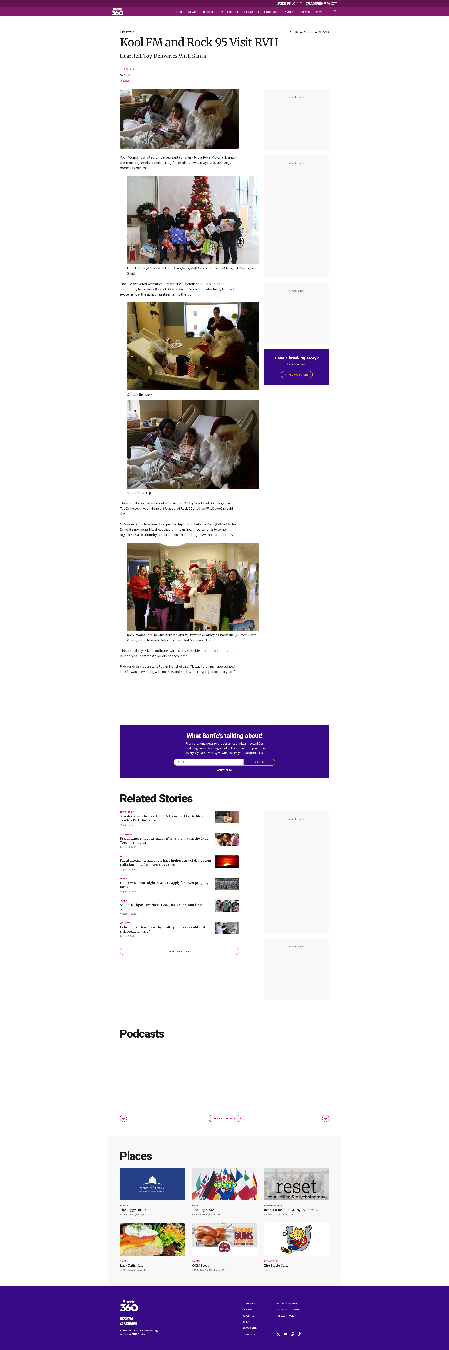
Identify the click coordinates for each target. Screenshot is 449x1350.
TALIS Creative (138, 1334)
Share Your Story (296, 374)
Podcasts (251, 12)
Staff (127, 74)
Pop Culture (230, 12)
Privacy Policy (286, 1316)
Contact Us (249, 1334)
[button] (123, 1118)
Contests (271, 12)
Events (305, 12)
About (246, 1322)
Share (125, 81)
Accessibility (250, 1328)
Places (289, 12)
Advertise (323, 12)
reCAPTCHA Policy (288, 1303)
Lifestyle (208, 12)
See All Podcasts (224, 1118)
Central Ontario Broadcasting (143, 1330)
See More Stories (179, 951)
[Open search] (335, 11)
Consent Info (224, 770)
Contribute (249, 1303)
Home (179, 12)
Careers (247, 1309)
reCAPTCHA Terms (288, 1309)
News (192, 12)
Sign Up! (259, 762)
